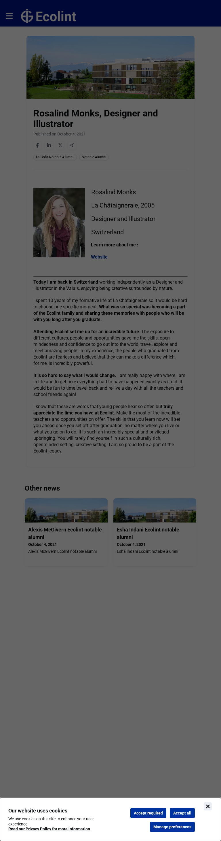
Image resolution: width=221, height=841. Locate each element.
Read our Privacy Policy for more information (49, 829)
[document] (110, 819)
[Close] (208, 806)
